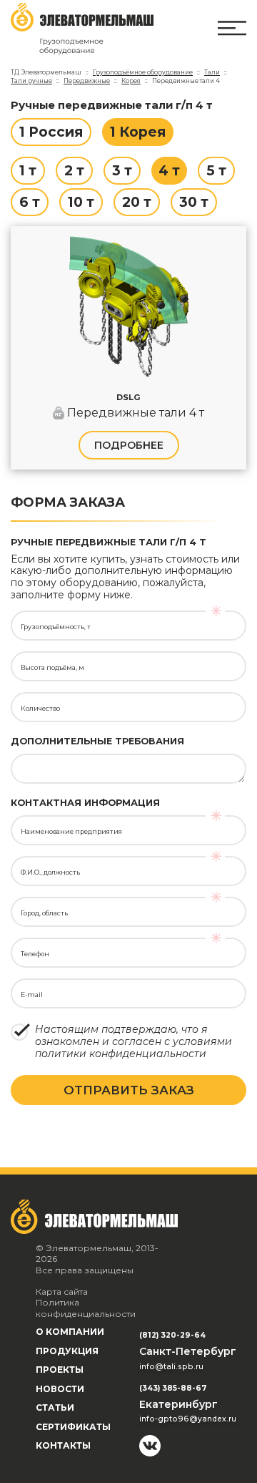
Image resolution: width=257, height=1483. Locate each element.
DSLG (128, 397)
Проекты (60, 1369)
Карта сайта (62, 1291)
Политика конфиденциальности (86, 1308)
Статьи (55, 1407)
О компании (70, 1331)
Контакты (63, 1445)
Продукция (67, 1351)
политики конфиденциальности (120, 1053)
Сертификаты (73, 1426)
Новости (60, 1389)
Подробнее (128, 445)
